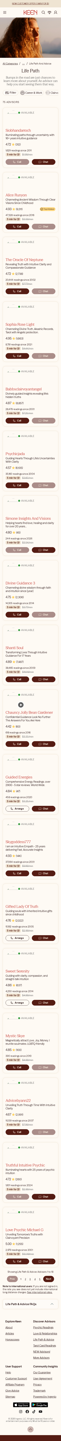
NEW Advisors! (41, 1351)
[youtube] (40, 1413)
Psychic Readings (43, 1327)
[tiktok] (34, 1413)
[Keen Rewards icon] (49, 12)
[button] (52, 1304)
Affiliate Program (14, 1384)
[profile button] (55, 12)
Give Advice (12, 1390)
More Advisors (41, 1357)
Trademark (39, 1390)
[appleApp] (21, 1406)
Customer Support (16, 1378)
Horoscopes (12, 1339)
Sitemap (10, 1396)
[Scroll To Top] (30, 1429)
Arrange (19, 808)
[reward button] (49, 12)
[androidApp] (39, 1406)
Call (19, 161)
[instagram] (21, 1413)
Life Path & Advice (43, 1339)
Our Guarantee (42, 1372)
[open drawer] (5, 12)
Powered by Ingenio (44, 1396)
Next (48, 1278)
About (9, 1327)
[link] (21, 705)
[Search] (43, 12)
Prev (12, 1278)
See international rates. (39, 1292)
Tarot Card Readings (44, 1345)
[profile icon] (55, 12)
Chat (45, 161)
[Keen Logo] (30, 12)
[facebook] (27, 1413)
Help (8, 1372)
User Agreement (42, 1378)
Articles (9, 1333)
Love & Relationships (45, 1333)
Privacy (37, 1384)
